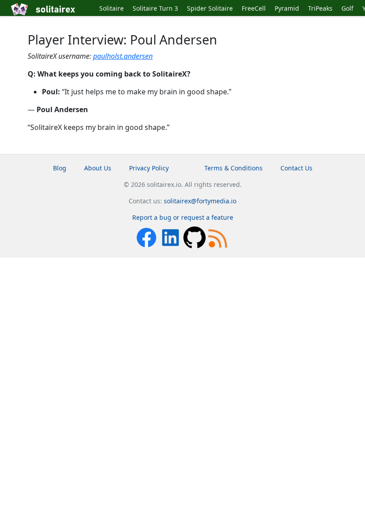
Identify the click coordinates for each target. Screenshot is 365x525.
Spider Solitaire (210, 8)
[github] (195, 237)
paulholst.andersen (123, 56)
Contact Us (296, 168)
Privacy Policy (149, 168)
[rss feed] (218, 237)
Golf (347, 8)
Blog (59, 168)
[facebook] (147, 237)
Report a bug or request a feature (182, 217)
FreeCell (254, 8)
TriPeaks (320, 8)
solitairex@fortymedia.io (200, 201)
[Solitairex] (52, 9)
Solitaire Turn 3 (155, 8)
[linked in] (171, 237)
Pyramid (287, 8)
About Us (97, 168)
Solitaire (111, 8)
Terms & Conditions (233, 168)
